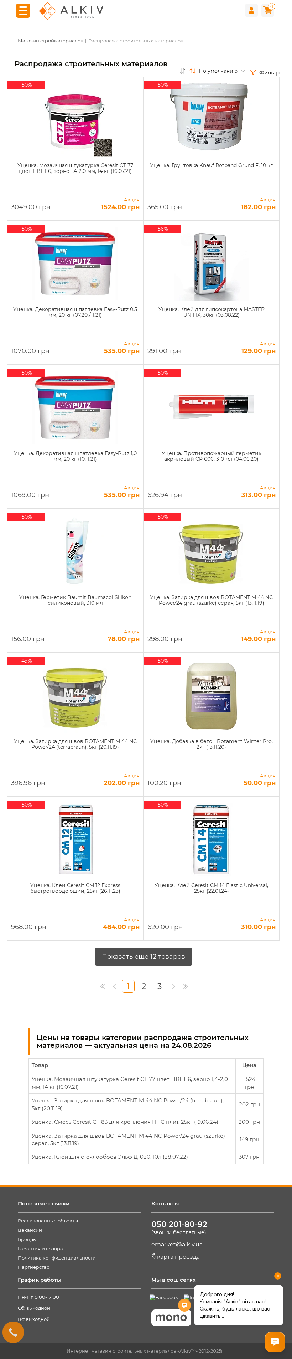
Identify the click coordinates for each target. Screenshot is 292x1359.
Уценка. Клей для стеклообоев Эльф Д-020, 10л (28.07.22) (110, 1156)
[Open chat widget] (275, 1342)
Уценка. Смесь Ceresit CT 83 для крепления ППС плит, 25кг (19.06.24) (125, 1121)
